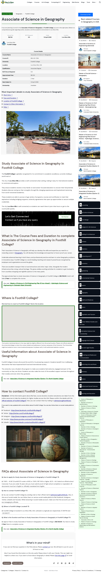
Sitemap (98, 570)
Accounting (84, 204)
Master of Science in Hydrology (89, 502)
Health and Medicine (86, 299)
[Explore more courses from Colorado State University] (80, 111)
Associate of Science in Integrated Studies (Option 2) (89, 192)
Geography (19, 14)
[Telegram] (73, 563)
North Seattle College (90, 50)
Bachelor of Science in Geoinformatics (86, 403)
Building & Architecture (87, 234)
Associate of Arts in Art (87, 520)
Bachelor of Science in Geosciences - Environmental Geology (87, 449)
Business (83, 241)
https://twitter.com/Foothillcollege (21, 413)
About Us (17, 570)
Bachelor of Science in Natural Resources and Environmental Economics (88, 495)
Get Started (64, 217)
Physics (83, 378)
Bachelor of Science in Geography (90, 446)
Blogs (83, 2)
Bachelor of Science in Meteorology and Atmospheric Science (87, 525)
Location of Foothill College (13, 101)
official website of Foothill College (13, 401)
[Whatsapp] (65, 563)
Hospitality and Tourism (87, 314)
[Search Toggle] (100, 2)
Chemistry (83, 248)
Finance (83, 285)
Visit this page (60, 555)
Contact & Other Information (14, 104)
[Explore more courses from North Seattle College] (80, 49)
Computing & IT (56, 2)
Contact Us (25, 570)
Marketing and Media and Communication (88, 356)
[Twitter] (54, 563)
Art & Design (45, 2)
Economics (83, 263)
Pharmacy (83, 371)
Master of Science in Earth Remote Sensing (87, 517)
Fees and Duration (10, 98)
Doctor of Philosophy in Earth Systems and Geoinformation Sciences (88, 416)
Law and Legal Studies (87, 347)
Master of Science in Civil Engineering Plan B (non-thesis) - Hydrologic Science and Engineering (89, 138)
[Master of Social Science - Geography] (89, 61)
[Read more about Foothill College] (4, 43)
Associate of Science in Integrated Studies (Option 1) (89, 165)
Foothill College (29, 14)
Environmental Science (87, 277)
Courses (36, 2)
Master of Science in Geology (88, 460)
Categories (4, 570)
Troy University (88, 80)
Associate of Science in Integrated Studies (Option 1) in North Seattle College (36, 379)
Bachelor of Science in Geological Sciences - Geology (89, 478)
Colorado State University (91, 112)
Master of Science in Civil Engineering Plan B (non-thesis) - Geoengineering (88, 105)
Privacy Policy (76, 570)
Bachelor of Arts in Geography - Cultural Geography (89, 440)
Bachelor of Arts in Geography (89, 472)
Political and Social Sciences (89, 386)
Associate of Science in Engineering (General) (87, 45)
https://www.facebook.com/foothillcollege (25, 410)
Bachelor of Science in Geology (89, 406)
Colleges (29, 2)
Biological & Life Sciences (88, 226)
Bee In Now (55, 570)
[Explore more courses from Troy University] (80, 79)
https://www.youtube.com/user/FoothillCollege (26, 419)
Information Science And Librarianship (87, 332)
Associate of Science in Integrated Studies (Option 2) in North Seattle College (37, 529)
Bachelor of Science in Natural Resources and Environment (88, 469)
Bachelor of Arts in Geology (88, 427)
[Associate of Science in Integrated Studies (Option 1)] (89, 153)
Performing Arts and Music (88, 364)
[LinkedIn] (61, 563)
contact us (46, 547)
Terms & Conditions (87, 570)
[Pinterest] (69, 563)
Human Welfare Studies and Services (88, 322)
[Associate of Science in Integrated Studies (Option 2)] (89, 180)
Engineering (66, 2)
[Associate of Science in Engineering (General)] (89, 32)
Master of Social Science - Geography (88, 74)
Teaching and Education (87, 393)
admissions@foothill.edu (62, 401)
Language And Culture (87, 340)
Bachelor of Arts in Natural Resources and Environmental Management (87, 456)
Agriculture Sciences (86, 212)
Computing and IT (86, 255)
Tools (88, 2)
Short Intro (7, 95)
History (82, 306)
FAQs (5, 107)
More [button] (93, 2)
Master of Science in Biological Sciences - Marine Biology (88, 482)
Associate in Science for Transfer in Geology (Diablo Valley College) (89, 412)
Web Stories (75, 2)
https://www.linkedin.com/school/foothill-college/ (27, 422)
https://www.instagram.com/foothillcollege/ (26, 416)
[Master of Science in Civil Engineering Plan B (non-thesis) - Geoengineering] (89, 91)
